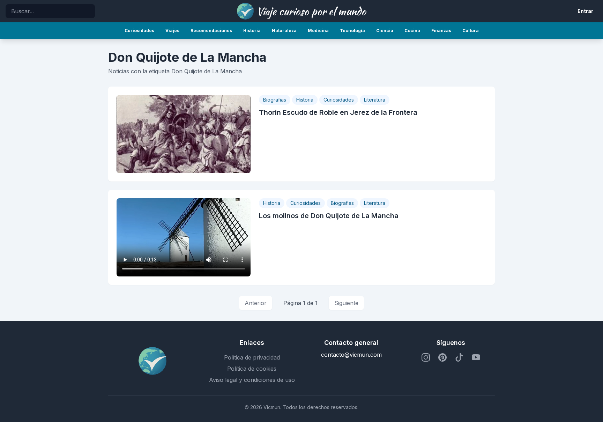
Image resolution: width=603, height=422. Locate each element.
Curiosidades (338, 100)
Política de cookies (251, 368)
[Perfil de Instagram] (426, 357)
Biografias (274, 100)
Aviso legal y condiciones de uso (252, 379)
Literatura (374, 100)
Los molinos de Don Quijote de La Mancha (329, 216)
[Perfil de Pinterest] (442, 357)
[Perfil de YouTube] (476, 357)
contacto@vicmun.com (351, 354)
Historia (304, 100)
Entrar (585, 11)
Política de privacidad (252, 357)
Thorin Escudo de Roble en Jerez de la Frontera (338, 112)
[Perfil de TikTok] (459, 357)
